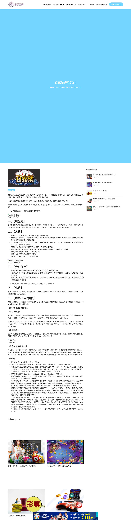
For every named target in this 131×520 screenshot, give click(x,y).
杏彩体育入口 (116, 4)
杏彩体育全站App (58, 4)
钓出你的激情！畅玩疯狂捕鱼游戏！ (103, 182)
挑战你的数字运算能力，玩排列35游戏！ (104, 198)
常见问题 (91, 4)
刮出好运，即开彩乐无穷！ (100, 190)
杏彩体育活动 (82, 4)
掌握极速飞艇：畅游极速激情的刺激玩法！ (105, 174)
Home (52, 87)
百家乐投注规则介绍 (39, 284)
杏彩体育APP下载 (71, 4)
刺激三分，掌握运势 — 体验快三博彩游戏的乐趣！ (107, 206)
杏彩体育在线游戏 (101, 4)
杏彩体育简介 (47, 4)
